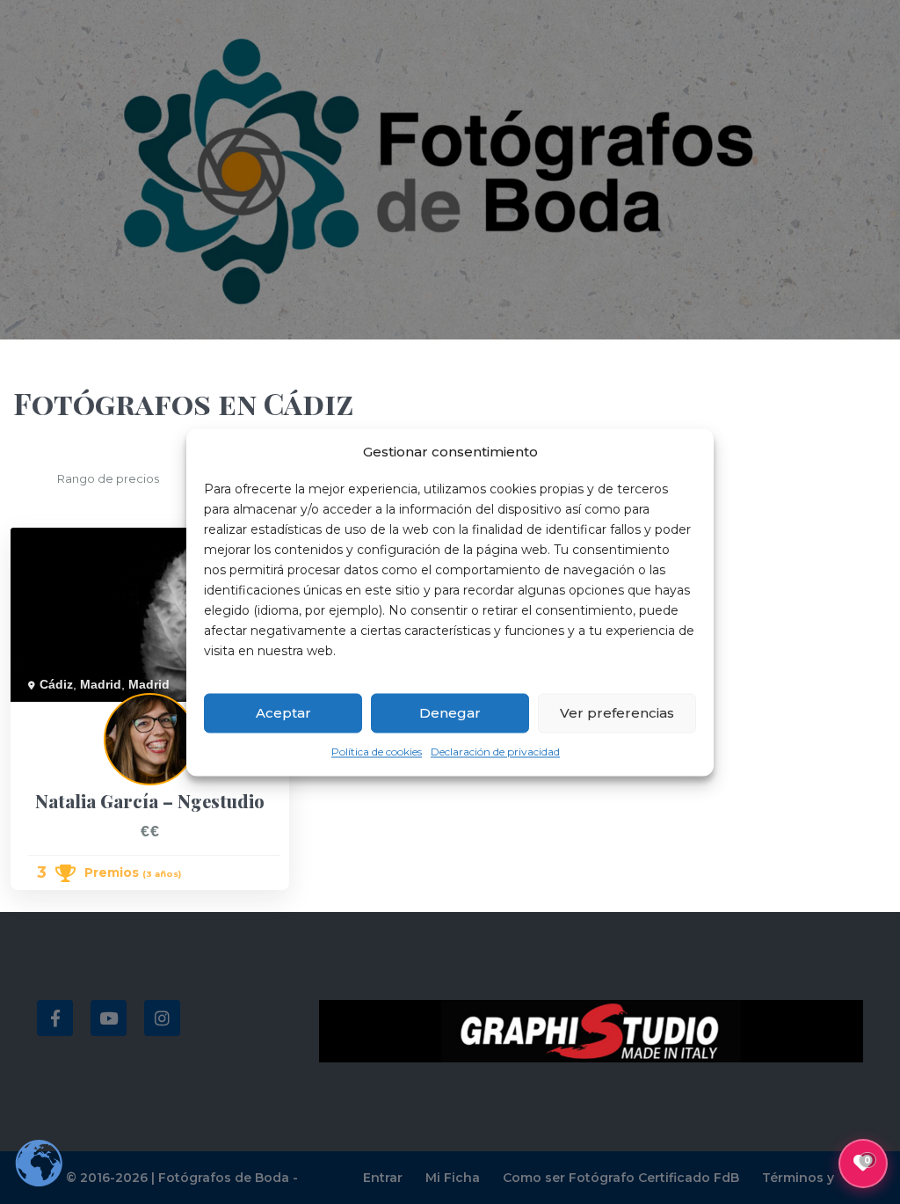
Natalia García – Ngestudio (86, 711)
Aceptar (283, 712)
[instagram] (162, 1018)
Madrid (100, 684)
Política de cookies (376, 752)
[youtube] (109, 1018)
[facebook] (55, 1018)
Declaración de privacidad (495, 752)
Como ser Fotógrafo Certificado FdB (621, 1178)
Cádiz (56, 684)
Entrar (383, 1178)
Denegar (450, 712)
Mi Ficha (452, 1178)
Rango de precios (108, 478)
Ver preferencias (617, 712)
